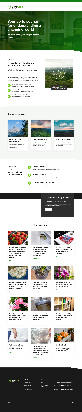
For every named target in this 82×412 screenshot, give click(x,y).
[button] (72, 7)
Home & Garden (48, 7)
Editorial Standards (44, 385)
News (41, 7)
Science (56, 7)
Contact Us (48, 209)
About (68, 7)
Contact (42, 386)
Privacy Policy (71, 1)
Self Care (62, 7)
